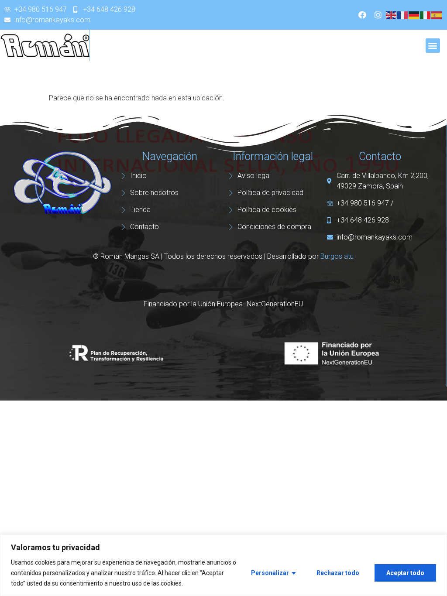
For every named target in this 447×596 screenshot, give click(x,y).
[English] (391, 14)
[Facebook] (362, 15)
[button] (433, 45)
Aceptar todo (405, 572)
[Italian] (425, 14)
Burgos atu (337, 256)
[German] (414, 14)
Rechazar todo (337, 572)
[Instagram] (378, 15)
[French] (403, 14)
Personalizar (270, 572)
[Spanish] (437, 14)
